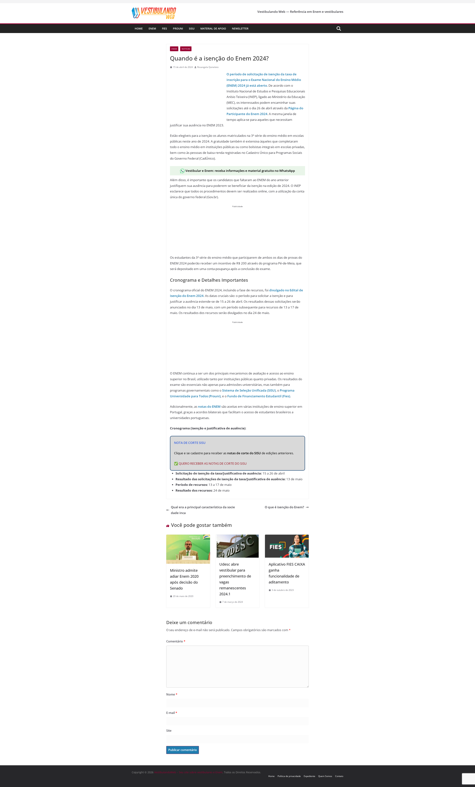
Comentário (175, 641)
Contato (339, 776)
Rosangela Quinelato (208, 67)
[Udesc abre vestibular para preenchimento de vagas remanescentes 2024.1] (237, 537)
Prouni (178, 28)
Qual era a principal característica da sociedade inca (203, 510)
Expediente (309, 776)
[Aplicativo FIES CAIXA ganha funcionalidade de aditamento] (287, 537)
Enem (152, 28)
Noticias (186, 49)
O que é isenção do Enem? (284, 507)
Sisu (191, 28)
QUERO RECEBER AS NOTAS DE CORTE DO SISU (213, 463)
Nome (171, 694)
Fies (164, 28)
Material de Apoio (213, 28)
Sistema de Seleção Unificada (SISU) (249, 390)
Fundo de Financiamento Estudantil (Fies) (258, 396)
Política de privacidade (289, 776)
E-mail (171, 713)
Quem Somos (325, 776)
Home (139, 28)
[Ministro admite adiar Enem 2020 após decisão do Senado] (188, 537)
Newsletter (240, 28)
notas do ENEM (209, 406)
